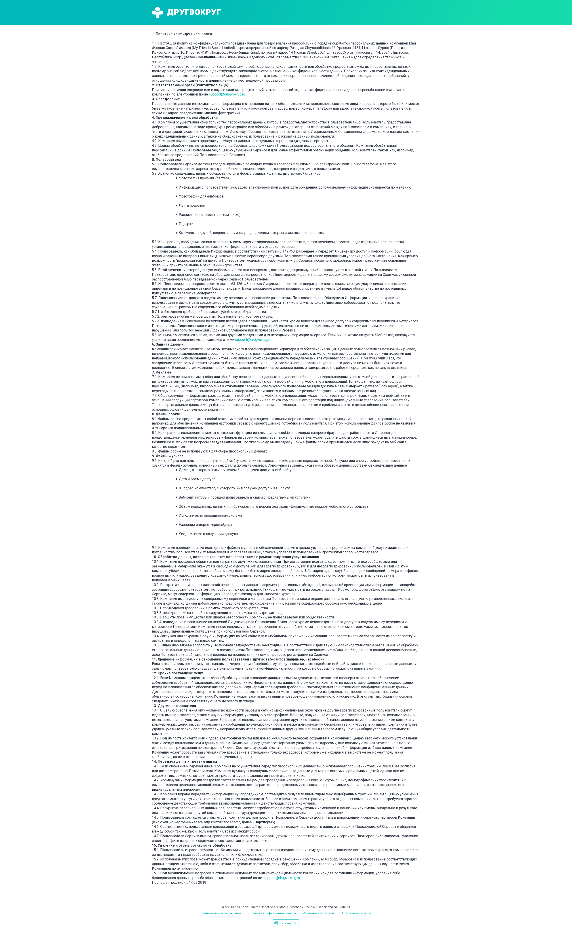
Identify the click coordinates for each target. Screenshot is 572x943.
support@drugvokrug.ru (227, 94)
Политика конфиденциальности (272, 913)
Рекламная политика (318, 913)
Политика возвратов (356, 913)
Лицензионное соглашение (221, 913)
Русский (286, 923)
